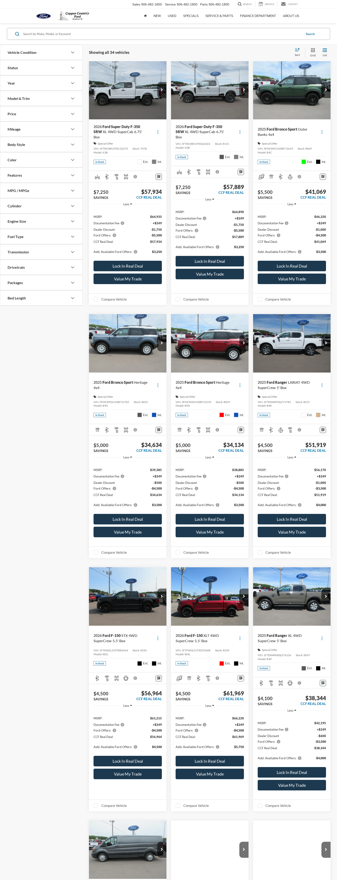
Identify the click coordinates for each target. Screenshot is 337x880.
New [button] (157, 16)
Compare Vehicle (114, 299)
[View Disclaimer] (135, 176)
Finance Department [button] (258, 16)
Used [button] (172, 16)
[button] (161, 90)
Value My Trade (128, 278)
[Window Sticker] (159, 177)
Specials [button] (191, 16)
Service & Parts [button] (219, 16)
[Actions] (158, 132)
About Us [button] (291, 16)
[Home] (145, 16)
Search (310, 34)
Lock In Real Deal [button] (128, 266)
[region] (128, 233)
